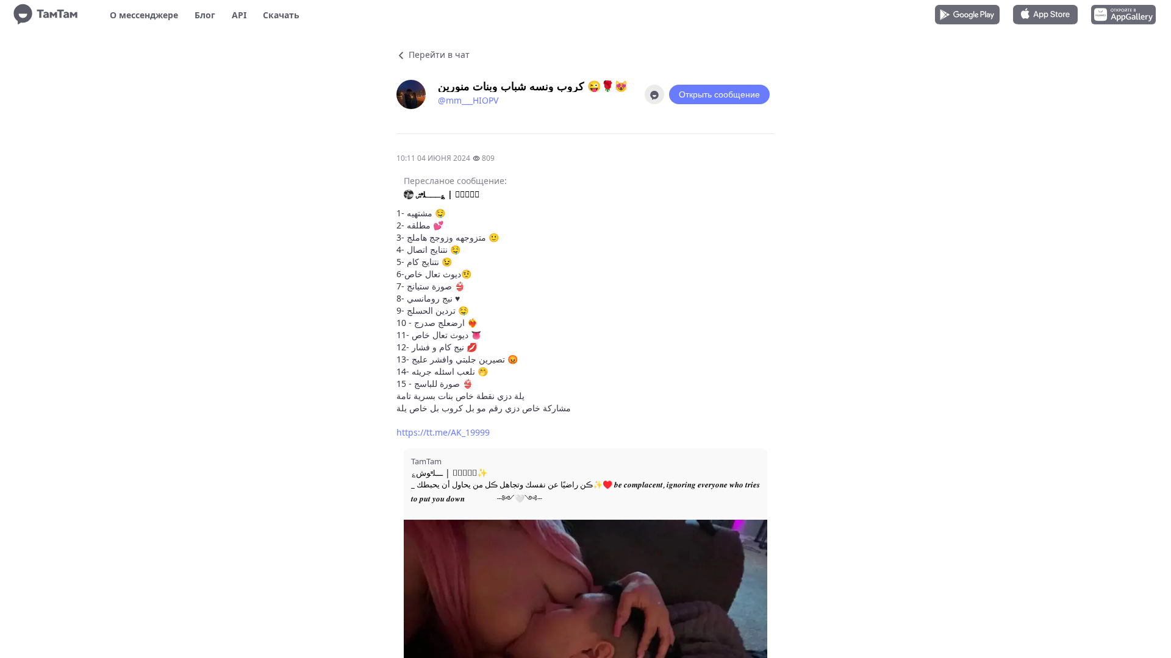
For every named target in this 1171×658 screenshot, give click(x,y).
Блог (205, 15)
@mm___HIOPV (468, 100)
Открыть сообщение (719, 94)
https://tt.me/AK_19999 (443, 432)
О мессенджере (144, 15)
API (239, 15)
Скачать (281, 15)
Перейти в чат (438, 54)
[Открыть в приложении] (654, 94)
